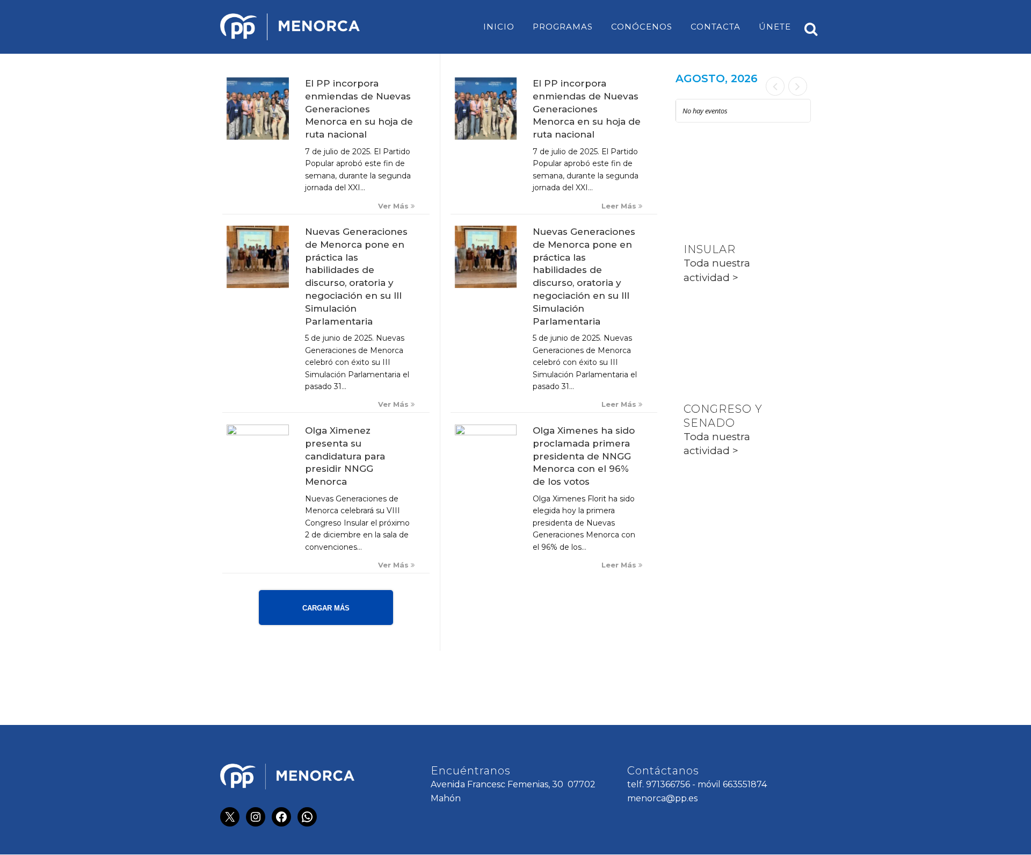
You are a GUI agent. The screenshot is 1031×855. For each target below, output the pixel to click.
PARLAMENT (721, 329)
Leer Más (619, 206)
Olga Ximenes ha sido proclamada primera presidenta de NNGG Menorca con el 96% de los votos (584, 456)
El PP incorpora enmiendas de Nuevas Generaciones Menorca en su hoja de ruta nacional (359, 109)
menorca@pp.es (662, 798)
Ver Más (394, 206)
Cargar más (326, 608)
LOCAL (703, 169)
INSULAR (710, 249)
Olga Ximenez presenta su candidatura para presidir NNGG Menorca (345, 456)
